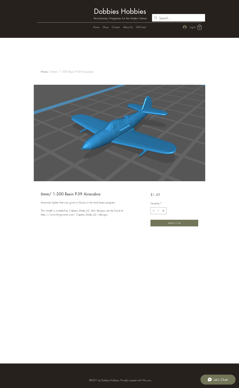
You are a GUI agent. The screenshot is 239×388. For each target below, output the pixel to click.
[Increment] (163, 210)
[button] (199, 27)
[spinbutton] (158, 210)
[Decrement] (153, 210)
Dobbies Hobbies (120, 11)
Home (44, 72)
